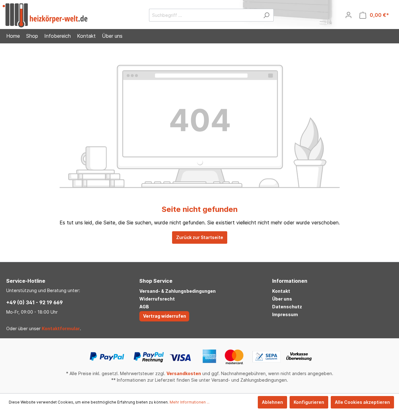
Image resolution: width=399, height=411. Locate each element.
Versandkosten (183, 373)
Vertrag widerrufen (164, 316)
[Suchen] (266, 15)
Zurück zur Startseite (199, 237)
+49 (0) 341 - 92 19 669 (34, 302)
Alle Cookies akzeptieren (362, 402)
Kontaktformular (61, 328)
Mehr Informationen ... (189, 402)
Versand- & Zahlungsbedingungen (177, 291)
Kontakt (281, 291)
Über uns (282, 298)
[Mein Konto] (348, 15)
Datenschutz (287, 306)
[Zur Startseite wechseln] (45, 15)
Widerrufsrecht (157, 298)
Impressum (285, 314)
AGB (144, 306)
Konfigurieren (309, 402)
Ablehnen (272, 402)
